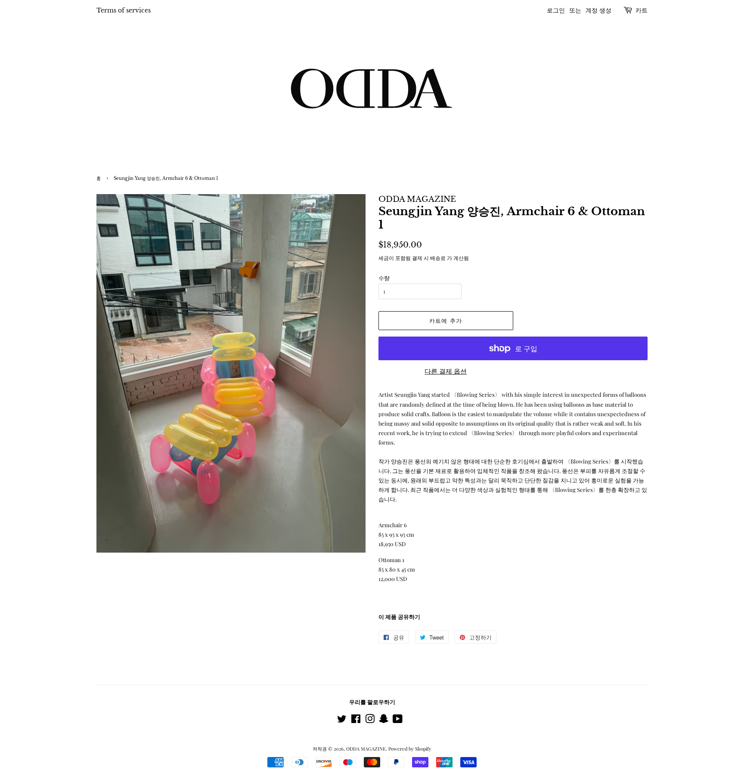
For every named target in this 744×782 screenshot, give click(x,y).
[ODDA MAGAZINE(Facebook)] (356, 720)
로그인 (556, 10)
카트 (642, 10)
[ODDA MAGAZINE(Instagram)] (370, 720)
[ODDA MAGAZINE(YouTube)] (398, 720)
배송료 (438, 257)
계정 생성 (598, 10)
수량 (384, 277)
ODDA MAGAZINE (366, 748)
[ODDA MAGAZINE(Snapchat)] (383, 720)
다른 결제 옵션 (446, 371)
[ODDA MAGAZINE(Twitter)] (342, 720)
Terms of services (123, 10)
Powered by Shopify (409, 748)
